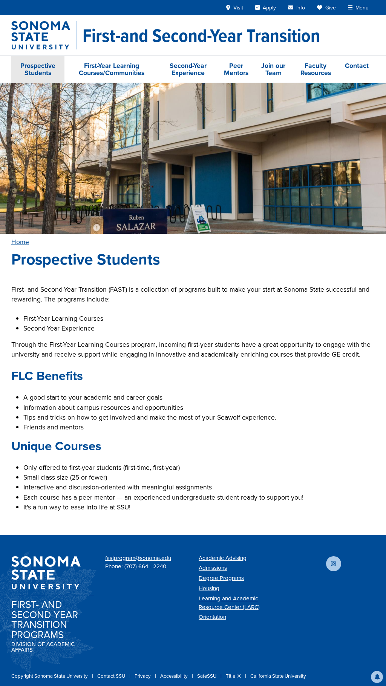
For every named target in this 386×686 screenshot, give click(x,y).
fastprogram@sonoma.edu (138, 558)
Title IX (234, 675)
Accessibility (174, 675)
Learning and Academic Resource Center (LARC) (229, 602)
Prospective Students (37, 69)
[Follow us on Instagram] (333, 563)
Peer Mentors (236, 69)
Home (20, 241)
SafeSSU (207, 675)
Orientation (212, 617)
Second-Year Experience (188, 69)
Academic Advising (223, 558)
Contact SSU (111, 675)
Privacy (143, 675)
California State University (278, 675)
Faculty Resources (315, 69)
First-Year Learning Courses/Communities (111, 69)
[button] (377, 677)
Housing (209, 588)
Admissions (213, 568)
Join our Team (273, 69)
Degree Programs (221, 578)
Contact (357, 65)
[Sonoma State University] (44, 35)
